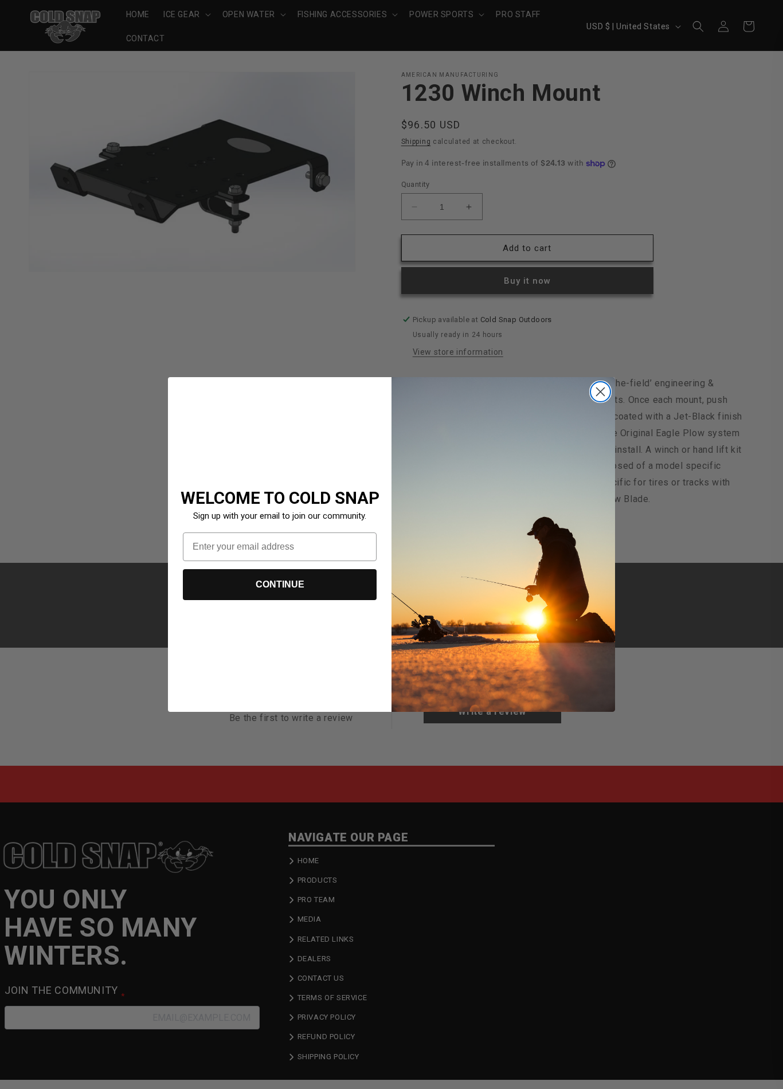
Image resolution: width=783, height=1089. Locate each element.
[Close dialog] (600, 392)
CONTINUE (280, 584)
